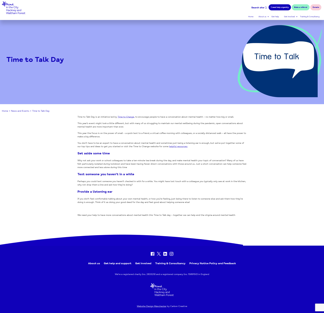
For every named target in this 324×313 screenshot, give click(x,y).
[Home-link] (13, 13)
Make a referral (300, 7)
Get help (275, 16)
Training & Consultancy (310, 16)
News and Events (20, 110)
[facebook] (152, 254)
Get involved (289, 16)
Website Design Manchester (151, 306)
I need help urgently (280, 7)
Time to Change (126, 116)
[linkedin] (165, 254)
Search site (257, 7)
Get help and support (117, 263)
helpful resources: (178, 146)
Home (250, 16)
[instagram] (171, 254)
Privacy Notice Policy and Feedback (212, 263)
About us (262, 16)
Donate (316, 7)
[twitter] (159, 254)
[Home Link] (162, 295)
